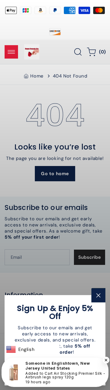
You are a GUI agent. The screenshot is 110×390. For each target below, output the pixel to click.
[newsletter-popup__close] (98, 295)
